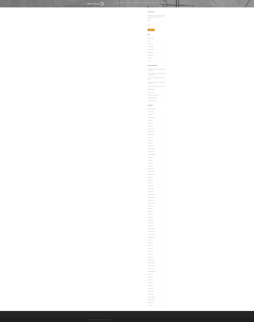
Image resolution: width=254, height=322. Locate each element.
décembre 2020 (151, 148)
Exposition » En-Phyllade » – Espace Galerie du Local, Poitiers (157, 83)
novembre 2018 (151, 197)
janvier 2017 (150, 260)
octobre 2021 (150, 134)
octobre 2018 (150, 200)
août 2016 (150, 274)
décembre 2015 (151, 297)
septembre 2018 (151, 203)
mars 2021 (150, 143)
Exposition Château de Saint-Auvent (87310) (156, 86)
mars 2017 (150, 254)
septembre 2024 (151, 109)
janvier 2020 (150, 168)
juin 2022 (149, 123)
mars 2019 (150, 185)
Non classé (150, 55)
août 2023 (150, 114)
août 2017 (150, 240)
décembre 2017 (151, 228)
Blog (153, 2)
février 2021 (150, 146)
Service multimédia (137, 2)
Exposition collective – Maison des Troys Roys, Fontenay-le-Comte (157, 74)
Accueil (116, 2)
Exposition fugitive (151, 89)
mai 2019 (149, 183)
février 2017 (150, 257)
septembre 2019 (151, 174)
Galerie (122, 2)
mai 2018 (149, 214)
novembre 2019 (151, 171)
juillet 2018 (150, 208)
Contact (158, 2)
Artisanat (149, 43)
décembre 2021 (151, 131)
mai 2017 (149, 248)
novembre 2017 (151, 231)
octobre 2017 (150, 234)
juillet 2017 (150, 242)
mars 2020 (150, 166)
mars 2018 (150, 220)
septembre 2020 (151, 154)
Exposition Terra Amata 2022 (153, 95)
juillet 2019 (150, 180)
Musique (149, 52)
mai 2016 (149, 282)
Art (148, 41)
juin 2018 (149, 211)
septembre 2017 (151, 237)
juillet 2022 (150, 120)
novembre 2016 (151, 265)
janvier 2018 (150, 225)
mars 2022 (150, 126)
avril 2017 (149, 251)
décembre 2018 (151, 194)
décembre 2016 (151, 262)
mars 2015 (150, 305)
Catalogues (147, 2)
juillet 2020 (150, 157)
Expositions (128, 2)
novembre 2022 (151, 117)
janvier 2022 (150, 129)
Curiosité (149, 46)
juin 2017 (149, 245)
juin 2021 (149, 137)
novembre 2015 (151, 299)
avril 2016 (149, 285)
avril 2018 (149, 217)
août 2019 (150, 177)
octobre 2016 (150, 268)
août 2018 (150, 205)
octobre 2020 (150, 151)
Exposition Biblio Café (152, 100)
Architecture (150, 38)
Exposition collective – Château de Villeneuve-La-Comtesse (157, 70)
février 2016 (150, 291)
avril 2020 (149, 163)
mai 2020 (149, 160)
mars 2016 (150, 288)
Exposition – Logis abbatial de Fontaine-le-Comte (156, 78)
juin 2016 (149, 279)
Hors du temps (151, 92)
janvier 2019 (150, 191)
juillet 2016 (150, 277)
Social (149, 58)
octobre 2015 (150, 302)
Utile (149, 60)
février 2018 (150, 223)
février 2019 (150, 188)
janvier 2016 (150, 294)
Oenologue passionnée (152, 97)
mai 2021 (149, 140)
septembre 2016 (151, 271)
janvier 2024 (150, 111)
